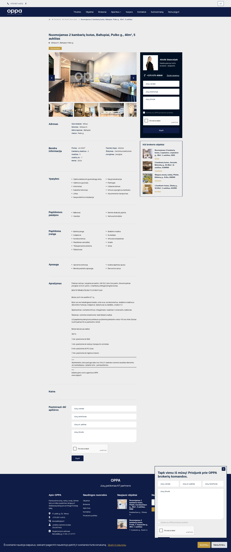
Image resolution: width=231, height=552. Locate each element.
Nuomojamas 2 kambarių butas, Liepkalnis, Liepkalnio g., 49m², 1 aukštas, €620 (167, 152)
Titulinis (77, 12)
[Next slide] (134, 78)
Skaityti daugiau (117, 544)
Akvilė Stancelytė (70, 19)
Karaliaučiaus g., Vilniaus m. (138, 513)
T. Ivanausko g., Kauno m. (138, 530)
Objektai (89, 12)
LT (221, 3)
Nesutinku (219, 544)
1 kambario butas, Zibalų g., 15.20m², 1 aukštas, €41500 (166, 187)
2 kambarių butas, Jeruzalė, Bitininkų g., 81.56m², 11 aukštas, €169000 (166, 164)
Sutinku (204, 544)
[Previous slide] (52, 78)
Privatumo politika (90, 515)
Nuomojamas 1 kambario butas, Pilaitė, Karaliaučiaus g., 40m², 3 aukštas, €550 (138, 504)
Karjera (129, 12)
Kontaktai (141, 12)
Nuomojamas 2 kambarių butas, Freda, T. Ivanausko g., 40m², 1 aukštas (138, 523)
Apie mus (115, 12)
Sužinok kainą (157, 12)
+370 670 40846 (155, 75)
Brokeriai (102, 12)
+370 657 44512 (16, 3)
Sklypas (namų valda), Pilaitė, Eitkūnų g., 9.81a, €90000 (167, 176)
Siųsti (77, 458)
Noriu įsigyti (173, 12)
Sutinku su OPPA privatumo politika (159, 112)
